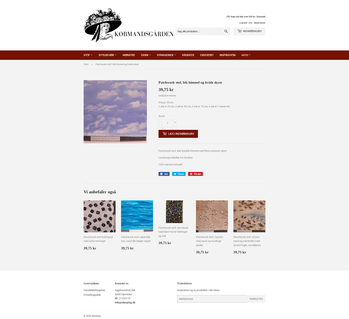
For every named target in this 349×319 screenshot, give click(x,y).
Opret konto (259, 23)
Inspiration (228, 55)
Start (86, 64)
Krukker (188, 55)
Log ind (243, 23)
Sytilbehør (107, 55)
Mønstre (129, 55)
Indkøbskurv (252, 31)
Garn (145, 55)
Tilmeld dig (256, 299)
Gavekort (207, 55)
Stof (87, 55)
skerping (96, 315)
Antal (162, 116)
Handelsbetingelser (94, 290)
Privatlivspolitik (92, 294)
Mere (245, 55)
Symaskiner (165, 55)
